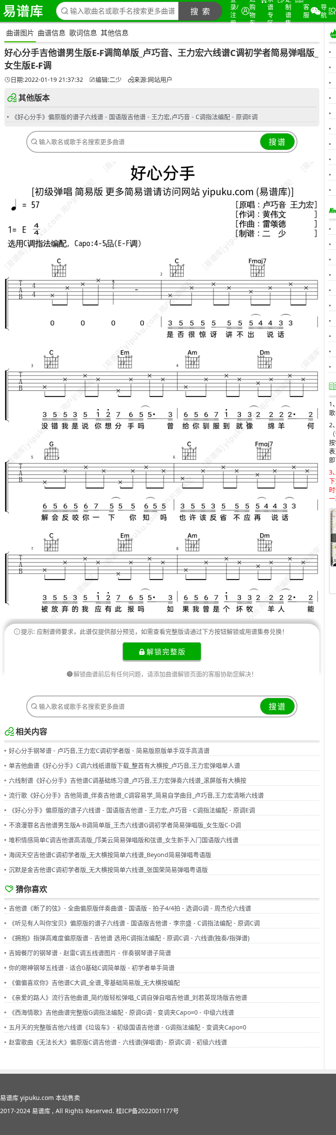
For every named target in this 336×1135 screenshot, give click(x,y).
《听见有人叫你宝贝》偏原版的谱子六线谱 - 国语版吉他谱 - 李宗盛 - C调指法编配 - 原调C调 (134, 923)
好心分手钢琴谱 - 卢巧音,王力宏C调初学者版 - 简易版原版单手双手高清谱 (109, 750)
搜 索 (200, 11)
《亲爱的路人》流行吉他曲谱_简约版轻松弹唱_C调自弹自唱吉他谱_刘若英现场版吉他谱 (128, 997)
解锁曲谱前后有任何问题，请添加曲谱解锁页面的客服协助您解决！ (165, 674)
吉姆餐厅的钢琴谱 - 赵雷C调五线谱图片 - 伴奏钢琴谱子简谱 (90, 953)
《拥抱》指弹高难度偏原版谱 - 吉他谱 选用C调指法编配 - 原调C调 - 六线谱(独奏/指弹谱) (129, 938)
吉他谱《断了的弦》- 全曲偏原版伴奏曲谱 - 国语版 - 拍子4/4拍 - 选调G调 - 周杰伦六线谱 (130, 908)
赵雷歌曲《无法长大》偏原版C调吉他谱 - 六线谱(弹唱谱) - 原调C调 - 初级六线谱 (118, 1042)
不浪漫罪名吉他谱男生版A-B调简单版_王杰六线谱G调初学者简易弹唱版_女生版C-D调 (125, 825)
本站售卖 (68, 1097)
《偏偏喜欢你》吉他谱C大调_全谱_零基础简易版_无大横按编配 (94, 982)
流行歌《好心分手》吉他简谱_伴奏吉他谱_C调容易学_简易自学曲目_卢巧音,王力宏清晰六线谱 (136, 795)
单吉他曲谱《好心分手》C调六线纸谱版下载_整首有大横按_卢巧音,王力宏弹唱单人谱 (124, 765)
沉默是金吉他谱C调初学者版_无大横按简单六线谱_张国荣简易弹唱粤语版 (108, 869)
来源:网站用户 (153, 80)
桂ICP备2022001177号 (147, 1111)
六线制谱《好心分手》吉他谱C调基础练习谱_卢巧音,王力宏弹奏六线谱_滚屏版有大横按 (127, 780)
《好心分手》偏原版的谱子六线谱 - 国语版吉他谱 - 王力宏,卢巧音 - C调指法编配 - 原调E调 (134, 116)
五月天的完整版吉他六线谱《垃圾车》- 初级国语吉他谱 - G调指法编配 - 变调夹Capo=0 (127, 1027)
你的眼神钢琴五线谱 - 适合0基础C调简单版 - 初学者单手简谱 (92, 967)
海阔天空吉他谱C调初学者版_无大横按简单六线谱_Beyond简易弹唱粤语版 (110, 854)
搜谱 (277, 142)
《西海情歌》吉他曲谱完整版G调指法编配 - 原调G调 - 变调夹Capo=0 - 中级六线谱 (121, 1012)
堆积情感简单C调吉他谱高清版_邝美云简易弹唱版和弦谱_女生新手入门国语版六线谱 (123, 840)
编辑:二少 (108, 80)
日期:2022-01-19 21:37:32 (46, 80)
